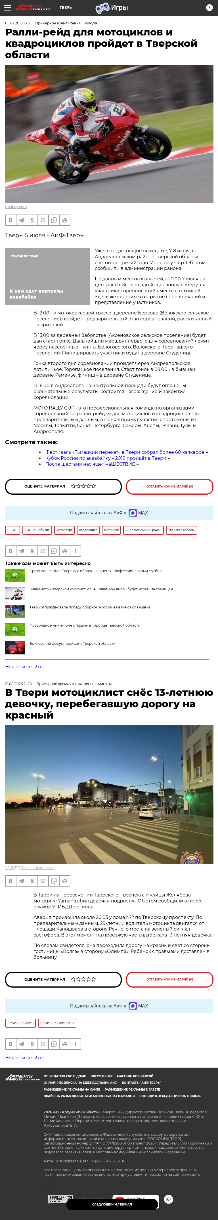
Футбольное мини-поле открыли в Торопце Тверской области (85, 625)
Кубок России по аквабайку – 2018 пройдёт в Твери (105, 458)
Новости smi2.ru (24, 666)
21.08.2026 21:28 (18, 684)
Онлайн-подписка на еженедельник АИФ (81, 1083)
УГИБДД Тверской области (29, 868)
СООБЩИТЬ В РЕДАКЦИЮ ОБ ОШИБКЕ (170, 1096)
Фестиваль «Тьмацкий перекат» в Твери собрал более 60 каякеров (124, 452)
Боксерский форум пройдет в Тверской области (73, 643)
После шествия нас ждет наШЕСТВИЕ (90, 464)
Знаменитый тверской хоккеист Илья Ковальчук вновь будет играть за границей (101, 589)
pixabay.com (16, 207)
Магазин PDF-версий (135, 1076)
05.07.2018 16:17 (18, 23)
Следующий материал (112, 1204)
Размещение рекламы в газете (132, 1089)
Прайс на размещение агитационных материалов (89, 1096)
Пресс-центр (101, 1076)
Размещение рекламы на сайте (72, 1089)
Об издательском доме (65, 1076)
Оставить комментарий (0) (169, 486)
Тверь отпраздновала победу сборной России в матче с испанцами (90, 607)
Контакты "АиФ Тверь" (141, 1083)
